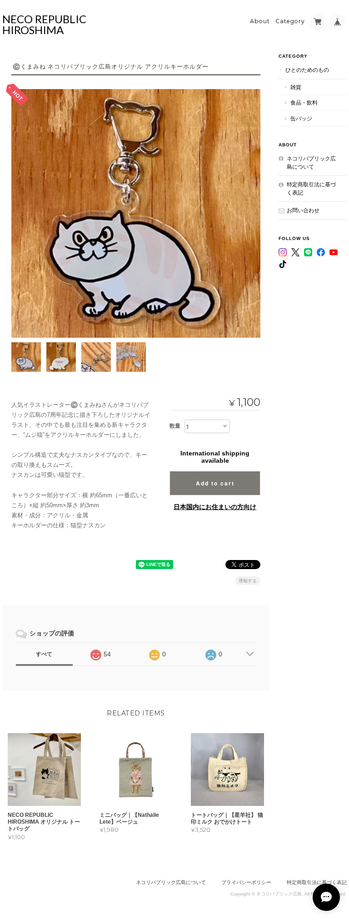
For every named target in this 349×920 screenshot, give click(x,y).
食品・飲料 (304, 102)
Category (290, 21)
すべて (44, 654)
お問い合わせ (303, 210)
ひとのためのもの (307, 70)
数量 (175, 426)
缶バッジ (301, 118)
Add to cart (215, 483)
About (260, 21)
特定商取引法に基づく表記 (311, 188)
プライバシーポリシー (246, 882)
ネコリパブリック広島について (311, 162)
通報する (248, 580)
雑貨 (295, 87)
